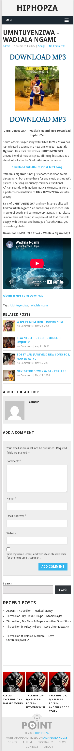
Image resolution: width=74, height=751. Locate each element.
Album (27, 742)
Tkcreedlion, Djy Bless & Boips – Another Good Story (38, 621)
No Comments (57, 46)
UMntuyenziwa (19, 305)
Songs (41, 46)
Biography (45, 742)
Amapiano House (55, 737)
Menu (9, 20)
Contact (32, 746)
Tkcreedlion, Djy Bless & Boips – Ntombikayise (34, 616)
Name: (11, 498)
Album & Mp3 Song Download (23, 295)
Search (7, 583)
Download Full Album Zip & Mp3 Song (37, 167)
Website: (12, 533)
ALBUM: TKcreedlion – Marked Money (29, 610)
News (62, 742)
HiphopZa (37, 8)
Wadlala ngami (39, 305)
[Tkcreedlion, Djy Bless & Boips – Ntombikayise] (37, 682)
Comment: (14, 461)
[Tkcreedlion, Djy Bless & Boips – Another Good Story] (59, 682)
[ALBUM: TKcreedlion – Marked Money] (13, 682)
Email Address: (16, 516)
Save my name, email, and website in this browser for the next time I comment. (36, 556)
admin (6, 46)
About (48, 746)
